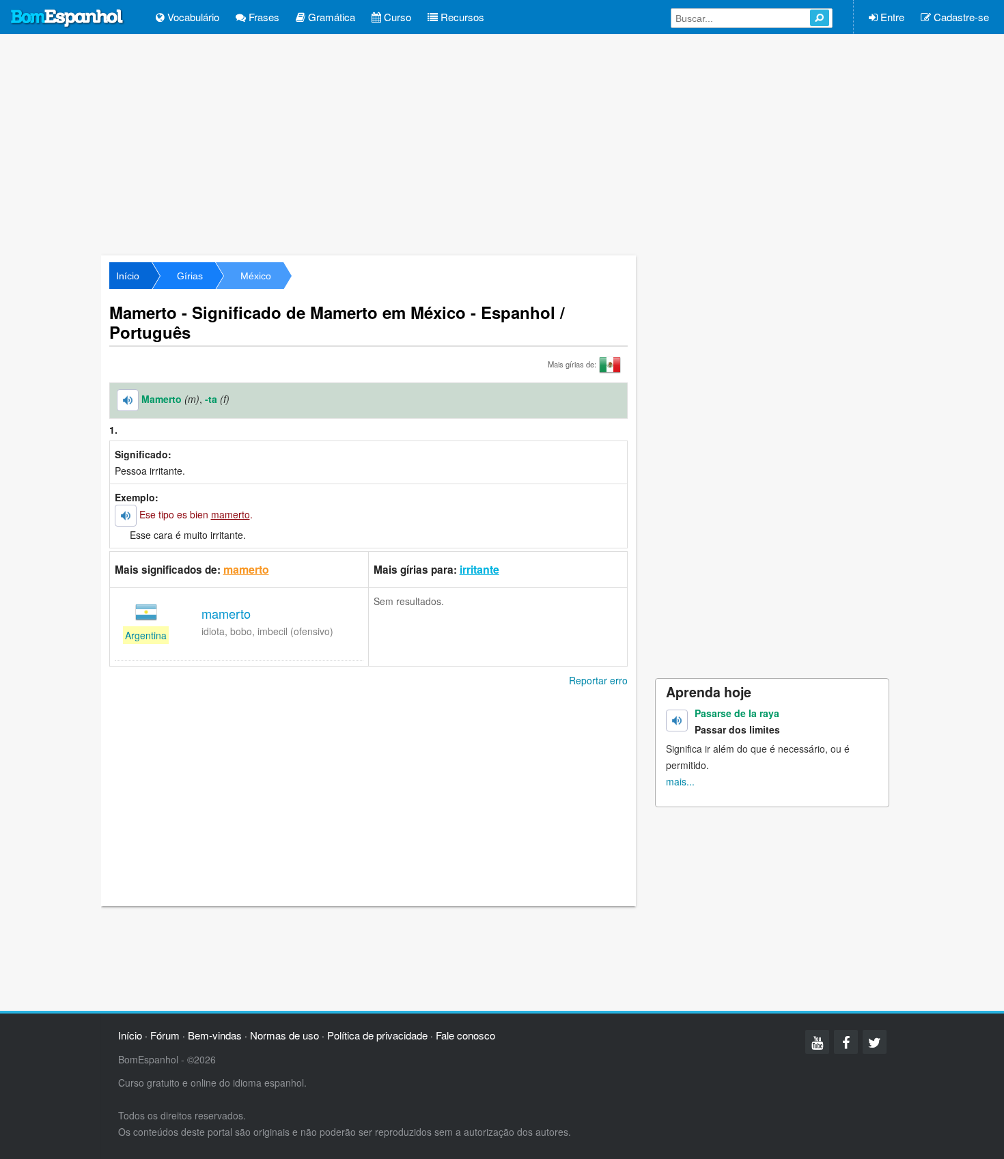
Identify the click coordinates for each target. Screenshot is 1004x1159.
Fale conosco (465, 1035)
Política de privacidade (377, 1035)
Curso (396, 17)
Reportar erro (598, 680)
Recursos (461, 17)
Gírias (190, 275)
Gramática (330, 17)
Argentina (146, 635)
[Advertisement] (502, 143)
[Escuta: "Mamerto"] (128, 400)
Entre (891, 17)
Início (127, 275)
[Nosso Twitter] (875, 1042)
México (255, 275)
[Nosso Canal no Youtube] (817, 1042)
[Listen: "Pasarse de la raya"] (677, 720)
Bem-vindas (215, 1035)
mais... (680, 781)
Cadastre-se (960, 17)
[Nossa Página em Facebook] (846, 1042)
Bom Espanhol (67, 18)
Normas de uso (284, 1035)
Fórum (165, 1035)
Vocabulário (192, 17)
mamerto (246, 569)
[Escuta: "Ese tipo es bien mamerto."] (126, 516)
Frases (262, 17)
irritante (479, 569)
